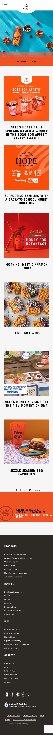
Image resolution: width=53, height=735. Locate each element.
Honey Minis (9, 566)
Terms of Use (13, 715)
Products (10, 546)
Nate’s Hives (9, 637)
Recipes (9, 584)
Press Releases (10, 675)
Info (6, 621)
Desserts (8, 603)
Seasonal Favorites (12, 611)
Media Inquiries (11, 678)
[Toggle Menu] (5, 5)
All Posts (21, 62)
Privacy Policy (30, 715)
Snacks (7, 596)
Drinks (7, 599)
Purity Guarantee (12, 630)
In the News (9, 671)
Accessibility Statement (24, 719)
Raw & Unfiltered (11, 633)
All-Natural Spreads (13, 577)
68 (29, 490)
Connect (9, 655)
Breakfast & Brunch (13, 592)
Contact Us (9, 663)
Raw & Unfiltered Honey (15, 554)
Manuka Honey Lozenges (15, 573)
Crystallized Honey (12, 641)
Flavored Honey (11, 569)
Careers (7, 682)
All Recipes (9, 614)
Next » (37, 490)
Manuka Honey (10, 562)
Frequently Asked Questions (17, 644)
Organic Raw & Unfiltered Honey (18, 558)
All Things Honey (12, 648)
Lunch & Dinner (11, 607)
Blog (34, 62)
